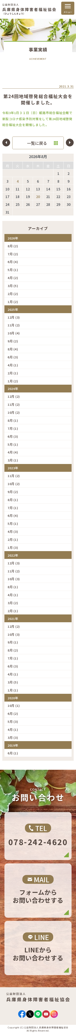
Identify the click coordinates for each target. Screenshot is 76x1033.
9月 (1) (13, 642)
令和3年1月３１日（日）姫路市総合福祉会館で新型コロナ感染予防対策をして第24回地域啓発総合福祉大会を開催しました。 (37, 118)
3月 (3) (13, 737)
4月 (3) (13, 531)
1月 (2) (13, 301)
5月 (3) (13, 721)
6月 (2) (13, 713)
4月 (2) (13, 277)
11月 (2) (14, 325)
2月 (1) (13, 373)
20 (38, 196)
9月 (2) (13, 341)
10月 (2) (14, 412)
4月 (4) (13, 452)
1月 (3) (13, 547)
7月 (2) (13, 254)
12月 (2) (14, 396)
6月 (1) (13, 753)
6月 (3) (13, 357)
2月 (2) (13, 293)
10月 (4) (14, 333)
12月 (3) (14, 317)
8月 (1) (13, 420)
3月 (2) (13, 603)
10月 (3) (14, 579)
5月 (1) (13, 269)
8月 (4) (13, 349)
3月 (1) (13, 460)
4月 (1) (13, 365)
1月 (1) (13, 690)
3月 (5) (13, 285)
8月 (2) (13, 246)
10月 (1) (14, 705)
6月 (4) (13, 261)
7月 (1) (13, 428)
